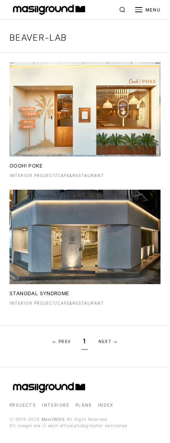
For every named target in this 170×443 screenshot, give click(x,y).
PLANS (84, 405)
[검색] (122, 10)
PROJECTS (22, 405)
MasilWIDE (53, 419)
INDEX (105, 405)
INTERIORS (55, 405)
